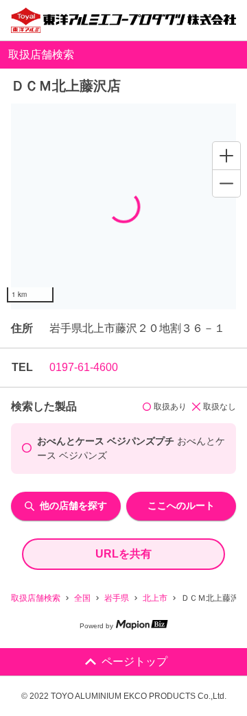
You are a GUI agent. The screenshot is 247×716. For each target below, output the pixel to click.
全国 (82, 598)
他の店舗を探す (73, 505)
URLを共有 (123, 554)
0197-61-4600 (83, 367)
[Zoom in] (226, 155)
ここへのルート (181, 505)
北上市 (155, 598)
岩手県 (116, 598)
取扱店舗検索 (35, 598)
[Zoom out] (226, 183)
